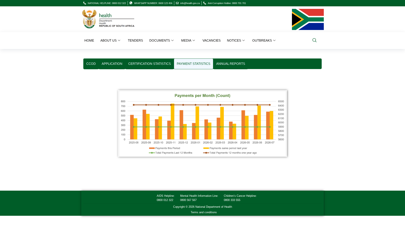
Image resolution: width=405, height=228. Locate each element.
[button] (314, 40)
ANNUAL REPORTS (230, 63)
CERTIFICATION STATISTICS (149, 63)
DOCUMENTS (159, 40)
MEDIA (186, 40)
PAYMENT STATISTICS (193, 63)
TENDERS (135, 40)
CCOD (91, 63)
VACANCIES (211, 40)
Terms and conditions (204, 212)
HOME (89, 40)
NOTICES (234, 40)
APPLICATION (112, 63)
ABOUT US (108, 40)
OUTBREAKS (262, 40)
